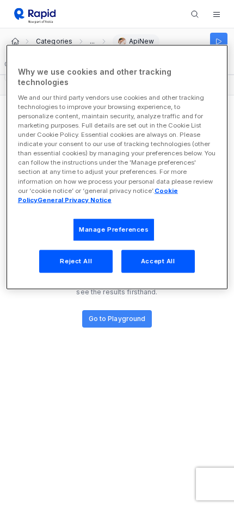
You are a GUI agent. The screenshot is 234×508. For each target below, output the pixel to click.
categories (54, 41)
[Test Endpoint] (218, 41)
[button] (216, 14)
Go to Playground (117, 319)
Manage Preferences (114, 229)
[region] (117, 166)
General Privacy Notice (75, 199)
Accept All (158, 260)
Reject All (76, 260)
